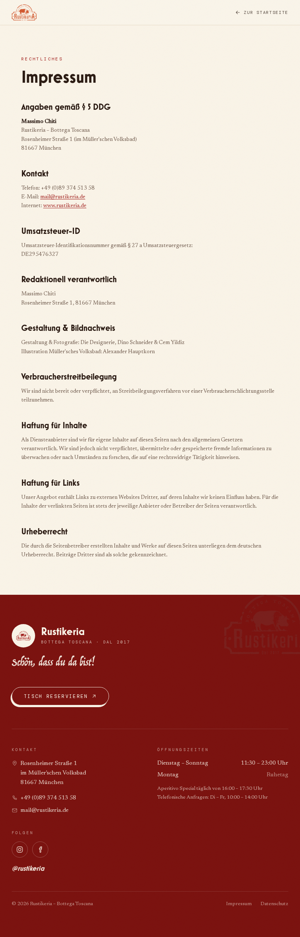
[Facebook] (40, 849)
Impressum (239, 904)
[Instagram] (20, 849)
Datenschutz (274, 904)
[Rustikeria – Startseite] (24, 12)
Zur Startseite (266, 12)
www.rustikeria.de (64, 206)
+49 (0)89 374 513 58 (48, 798)
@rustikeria (28, 868)
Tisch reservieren (56, 696)
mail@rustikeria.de (62, 197)
